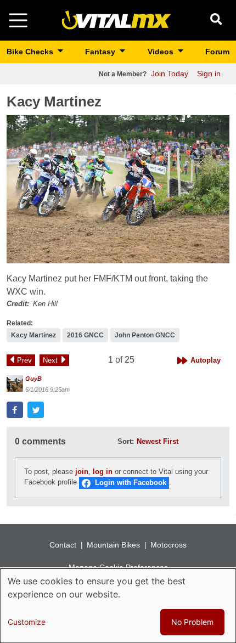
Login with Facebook (130, 482)
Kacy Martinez (33, 335)
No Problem (192, 622)
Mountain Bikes (113, 544)
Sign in (209, 73)
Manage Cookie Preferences (118, 567)
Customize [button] (27, 622)
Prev (24, 360)
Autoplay (205, 360)
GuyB (33, 378)
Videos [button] (162, 51)
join (81, 471)
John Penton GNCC (145, 335)
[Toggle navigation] (18, 20)
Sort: (125, 441)
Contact (62, 544)
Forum (217, 51)
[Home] (116, 19)
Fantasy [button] (101, 51)
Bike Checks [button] (31, 51)
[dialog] (118, 605)
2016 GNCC (85, 335)
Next (50, 360)
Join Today (169, 73)
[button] (118, 189)
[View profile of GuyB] (15, 383)
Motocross (168, 544)
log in (103, 471)
